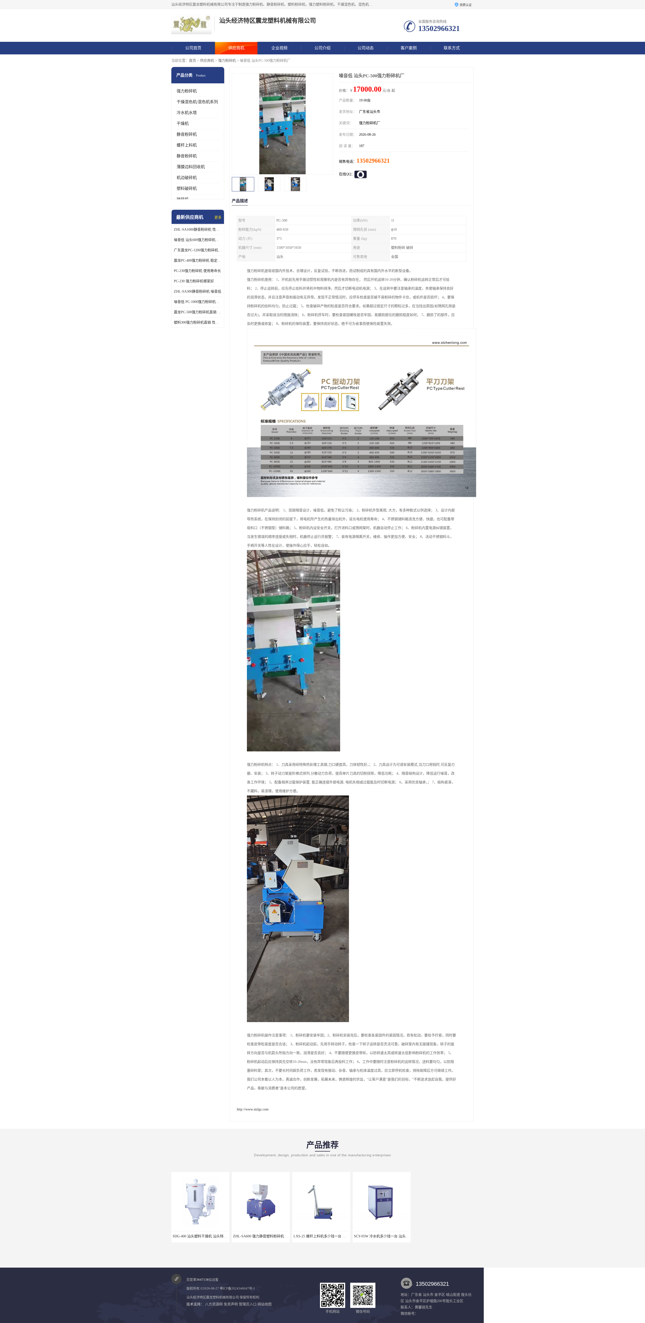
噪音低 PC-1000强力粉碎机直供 (198, 302)
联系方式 (452, 48)
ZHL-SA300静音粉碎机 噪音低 (197, 291)
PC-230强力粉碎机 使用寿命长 (197, 271)
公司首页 (193, 48)
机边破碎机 (187, 178)
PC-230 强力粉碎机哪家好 (194, 281)
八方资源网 (214, 1304)
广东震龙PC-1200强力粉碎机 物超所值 (198, 250)
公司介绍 (322, 48)
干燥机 (183, 123)
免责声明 (231, 1304)
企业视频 (279, 48)
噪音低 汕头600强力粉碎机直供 (198, 240)
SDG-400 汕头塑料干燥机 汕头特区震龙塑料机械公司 (395, 1236)
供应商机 (236, 48)
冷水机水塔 (187, 113)
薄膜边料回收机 (191, 167)
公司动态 (366, 48)
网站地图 (264, 1304)
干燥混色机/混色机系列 (197, 102)
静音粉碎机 (187, 134)
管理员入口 (247, 1304)
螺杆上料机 (187, 145)
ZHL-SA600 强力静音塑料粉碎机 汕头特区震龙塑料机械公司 (220, 1236)
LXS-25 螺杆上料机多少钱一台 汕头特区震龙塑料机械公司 (278, 1236)
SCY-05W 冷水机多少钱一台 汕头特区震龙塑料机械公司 (337, 1236)
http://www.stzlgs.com (253, 1109)
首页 (192, 60)
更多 (217, 217)
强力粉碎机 (227, 60)
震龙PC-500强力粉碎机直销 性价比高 (198, 312)
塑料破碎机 (187, 188)
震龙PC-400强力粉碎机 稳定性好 (198, 260)
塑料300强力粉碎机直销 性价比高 (198, 322)
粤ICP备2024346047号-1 (237, 1288)
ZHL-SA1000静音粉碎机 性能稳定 (198, 229)
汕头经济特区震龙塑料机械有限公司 (212, 1297)
